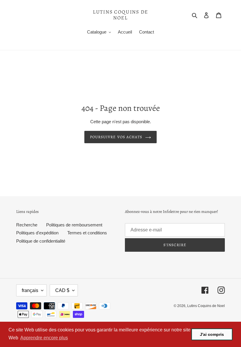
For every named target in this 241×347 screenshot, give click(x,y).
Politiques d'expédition (37, 232)
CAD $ (62, 290)
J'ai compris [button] (212, 334)
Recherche (26, 224)
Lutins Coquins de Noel (120, 15)
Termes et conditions (87, 232)
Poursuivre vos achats (116, 136)
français (30, 290)
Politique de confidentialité (40, 240)
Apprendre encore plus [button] (44, 337)
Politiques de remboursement (74, 224)
